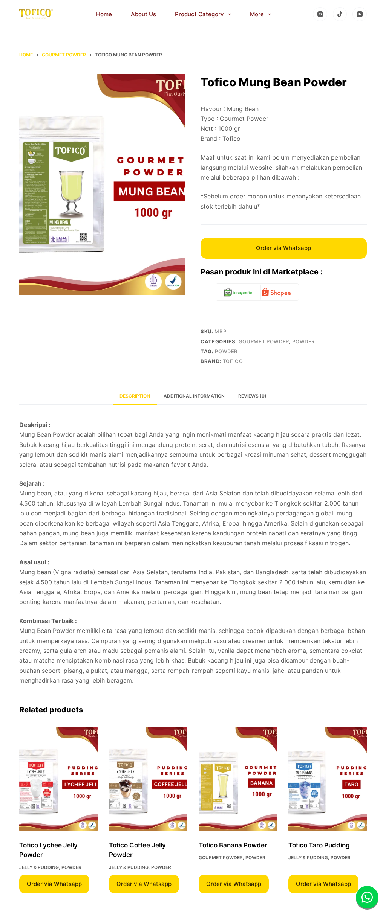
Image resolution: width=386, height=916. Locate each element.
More (257, 14)
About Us (143, 14)
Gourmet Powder (264, 341)
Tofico (233, 361)
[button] (367, 897)
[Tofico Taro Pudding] (327, 779)
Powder (303, 341)
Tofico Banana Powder (233, 845)
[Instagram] (320, 14)
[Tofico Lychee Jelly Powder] (58, 779)
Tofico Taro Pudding (319, 845)
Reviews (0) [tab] (252, 396)
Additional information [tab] (194, 396)
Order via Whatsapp (283, 247)
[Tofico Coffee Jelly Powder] (148, 779)
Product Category (199, 14)
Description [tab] (134, 396)
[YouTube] (359, 14)
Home (104, 14)
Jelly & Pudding (39, 867)
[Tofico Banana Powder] (238, 779)
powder (226, 351)
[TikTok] (340, 14)
